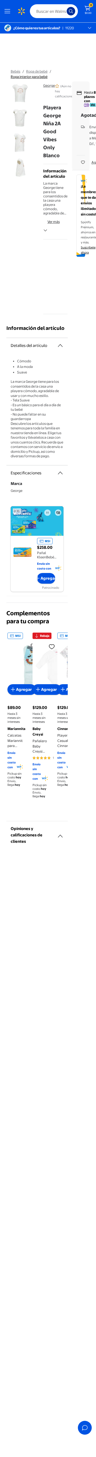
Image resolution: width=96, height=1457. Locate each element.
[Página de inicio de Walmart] (21, 11)
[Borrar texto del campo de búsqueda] (64, 11)
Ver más (53, 221)
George (49, 85)
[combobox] (54, 11)
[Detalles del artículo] (60, 345)
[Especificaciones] (60, 473)
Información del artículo (35, 328)
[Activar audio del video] (58, 512)
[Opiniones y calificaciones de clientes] (60, 834)
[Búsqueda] (71, 11)
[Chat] (85, 1428)
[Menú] (8, 11)
